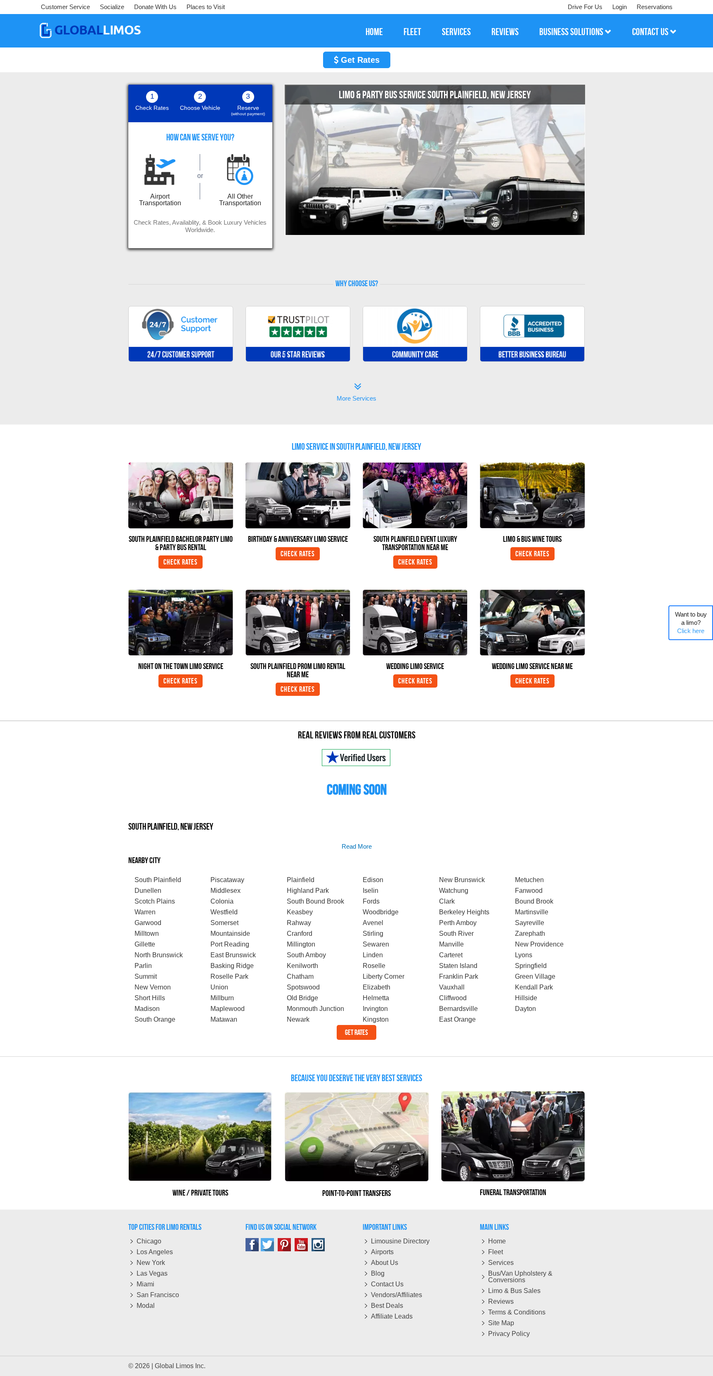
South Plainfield (158, 879)
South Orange (155, 1019)
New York (151, 1262)
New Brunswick (462, 879)
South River (456, 933)
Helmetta (376, 997)
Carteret (451, 954)
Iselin (370, 890)
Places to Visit (206, 6)
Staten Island (458, 965)
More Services (356, 393)
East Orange (457, 1019)
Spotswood (303, 987)
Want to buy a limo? (691, 622)
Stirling (373, 933)
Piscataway (227, 879)
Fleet (495, 1251)
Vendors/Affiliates (396, 1294)
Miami (145, 1284)
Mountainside (230, 933)
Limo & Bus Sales (514, 1290)
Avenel (373, 922)
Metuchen (529, 879)
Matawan (223, 1019)
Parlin (143, 965)
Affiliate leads (392, 1316)
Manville (451, 944)
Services (501, 1262)
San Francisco (158, 1294)
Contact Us (387, 1284)
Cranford (299, 933)
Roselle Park (229, 976)
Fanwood (529, 890)
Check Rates (180, 562)
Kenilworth (302, 965)
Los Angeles (155, 1251)
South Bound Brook (315, 901)
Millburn (222, 997)
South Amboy (306, 954)
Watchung (453, 890)
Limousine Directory (400, 1241)
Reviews (501, 1301)
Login (619, 6)
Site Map (501, 1322)
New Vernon (153, 987)
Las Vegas (152, 1273)
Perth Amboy (458, 922)
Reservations (655, 6)
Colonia (222, 901)
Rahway (299, 922)
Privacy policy (509, 1333)
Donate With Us (155, 6)
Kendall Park (534, 987)
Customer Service (65, 6)
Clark (447, 901)
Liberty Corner (383, 976)
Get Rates (359, 59)
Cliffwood (453, 997)
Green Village (535, 976)
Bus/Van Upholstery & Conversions (520, 1276)
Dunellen (148, 890)
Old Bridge (302, 997)
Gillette (145, 944)
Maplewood (227, 1008)
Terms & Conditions (516, 1312)
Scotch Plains (155, 901)
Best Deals (387, 1305)
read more (357, 846)
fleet (412, 32)
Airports (382, 1251)
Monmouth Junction (315, 1008)
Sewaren (376, 944)
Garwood (148, 922)
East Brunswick (233, 954)
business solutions (572, 32)
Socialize (112, 6)
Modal (146, 1305)
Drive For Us (585, 6)
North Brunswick (159, 954)
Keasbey (300, 912)
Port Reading (229, 944)
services (456, 32)
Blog (378, 1273)
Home (497, 1241)
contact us (651, 32)
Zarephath (530, 933)
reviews (505, 32)
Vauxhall (452, 987)
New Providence (539, 944)
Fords (371, 901)
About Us (384, 1262)
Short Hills (150, 997)
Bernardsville (458, 1008)
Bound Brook (534, 901)
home (374, 32)
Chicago (149, 1241)
